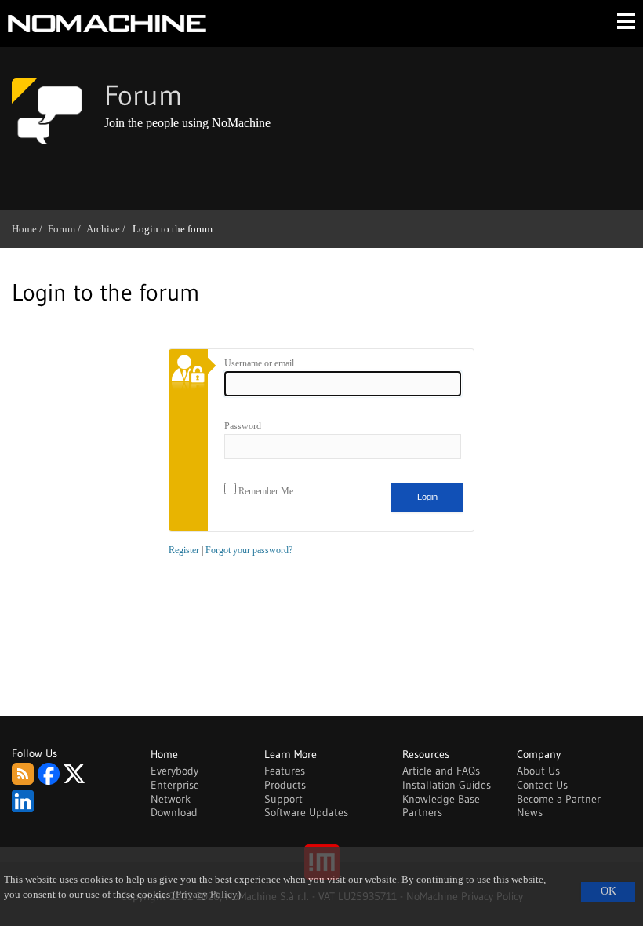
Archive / (108, 229)
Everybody (174, 771)
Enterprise (175, 785)
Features (284, 771)
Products (285, 785)
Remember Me (264, 491)
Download (174, 812)
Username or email (259, 363)
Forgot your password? (248, 550)
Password (242, 426)
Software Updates (306, 812)
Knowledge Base (441, 799)
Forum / (67, 229)
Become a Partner (559, 799)
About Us (538, 771)
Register (184, 550)
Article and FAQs (441, 771)
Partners (422, 812)
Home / (30, 229)
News (530, 812)
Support (283, 799)
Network (171, 799)
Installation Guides (446, 785)
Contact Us (542, 785)
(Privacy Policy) (207, 894)
